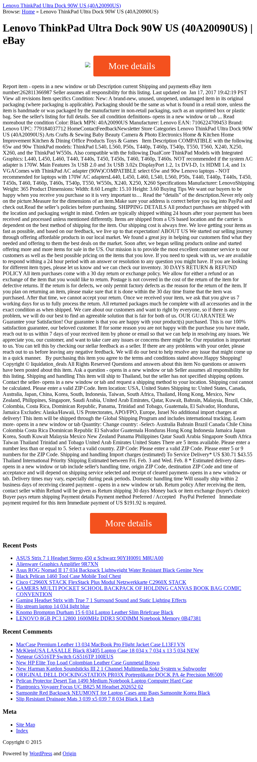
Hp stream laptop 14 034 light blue (52, 606)
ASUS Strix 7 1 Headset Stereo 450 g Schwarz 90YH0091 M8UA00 (89, 558)
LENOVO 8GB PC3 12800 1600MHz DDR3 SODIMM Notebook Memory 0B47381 (108, 618)
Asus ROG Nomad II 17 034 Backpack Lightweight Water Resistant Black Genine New (109, 570)
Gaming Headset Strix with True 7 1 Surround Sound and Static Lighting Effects (101, 600)
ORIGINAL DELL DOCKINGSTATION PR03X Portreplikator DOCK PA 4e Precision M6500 (119, 675)
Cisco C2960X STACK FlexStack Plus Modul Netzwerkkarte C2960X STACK (101, 582)
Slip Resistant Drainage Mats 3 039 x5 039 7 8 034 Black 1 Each (85, 699)
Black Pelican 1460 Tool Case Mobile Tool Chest (68, 576)
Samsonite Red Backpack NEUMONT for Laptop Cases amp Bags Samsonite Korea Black (113, 693)
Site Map (25, 724)
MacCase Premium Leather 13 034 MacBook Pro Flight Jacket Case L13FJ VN (100, 644)
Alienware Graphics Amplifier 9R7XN (57, 564)
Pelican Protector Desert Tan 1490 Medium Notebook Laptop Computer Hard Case (104, 681)
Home (28, 11)
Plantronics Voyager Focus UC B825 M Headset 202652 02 (79, 687)
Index (22, 731)
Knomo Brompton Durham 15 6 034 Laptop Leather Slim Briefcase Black (94, 612)
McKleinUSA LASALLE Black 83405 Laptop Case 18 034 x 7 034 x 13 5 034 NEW (107, 650)
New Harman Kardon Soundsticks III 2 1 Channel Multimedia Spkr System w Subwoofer (111, 668)
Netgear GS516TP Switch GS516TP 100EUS (64, 656)
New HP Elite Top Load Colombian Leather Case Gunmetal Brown (88, 662)
